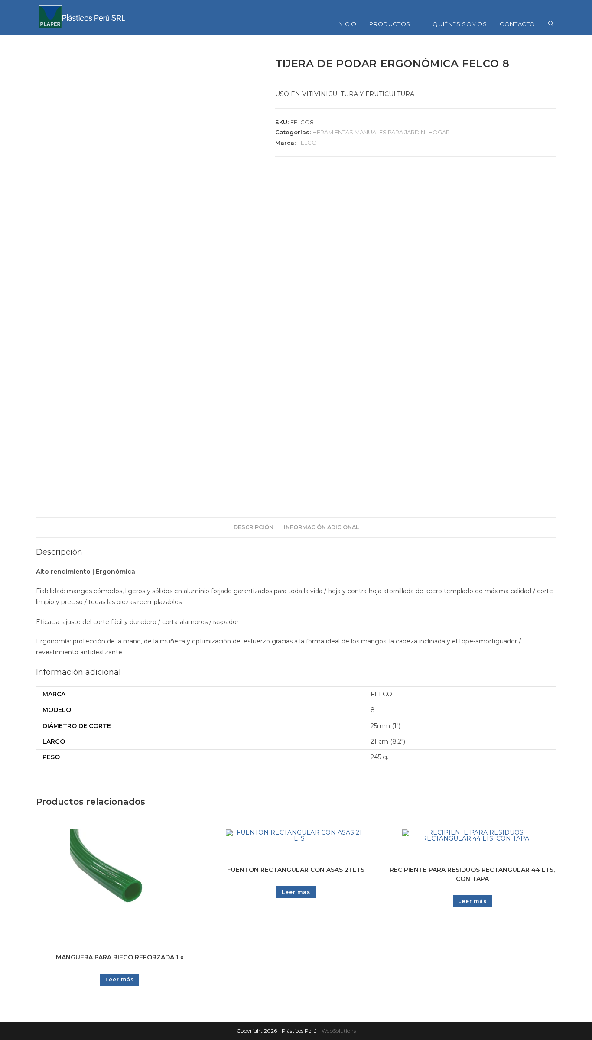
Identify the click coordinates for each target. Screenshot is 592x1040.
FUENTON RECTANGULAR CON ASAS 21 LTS (295, 870)
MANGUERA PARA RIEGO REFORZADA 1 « (119, 957)
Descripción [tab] (253, 527)
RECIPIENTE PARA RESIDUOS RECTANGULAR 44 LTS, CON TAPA (472, 874)
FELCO (307, 142)
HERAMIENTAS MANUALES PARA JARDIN (368, 132)
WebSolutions (339, 1030)
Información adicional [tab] (321, 527)
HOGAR (439, 132)
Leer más (119, 979)
